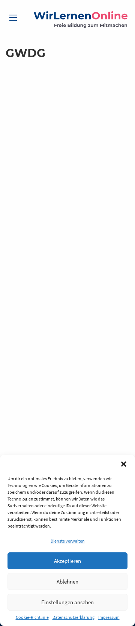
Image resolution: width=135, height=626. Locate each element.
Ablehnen (67, 581)
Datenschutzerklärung (73, 617)
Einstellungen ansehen (67, 602)
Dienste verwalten (68, 541)
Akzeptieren (67, 560)
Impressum (109, 617)
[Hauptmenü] (13, 18)
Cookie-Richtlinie (32, 617)
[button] (124, 464)
